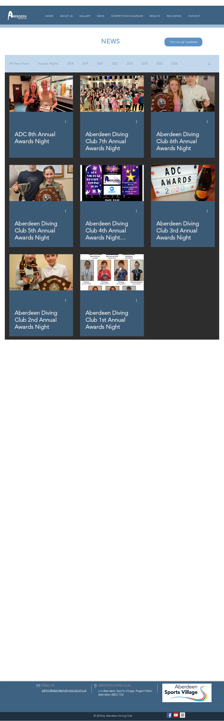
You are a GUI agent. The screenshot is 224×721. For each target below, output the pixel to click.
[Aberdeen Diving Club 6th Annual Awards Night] (183, 94)
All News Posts (19, 63)
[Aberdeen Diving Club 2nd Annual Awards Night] (41, 272)
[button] (209, 64)
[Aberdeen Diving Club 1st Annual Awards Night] (112, 272)
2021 (100, 63)
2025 (159, 63)
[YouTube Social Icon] (175, 715)
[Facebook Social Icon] (169, 715)
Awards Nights (48, 63)
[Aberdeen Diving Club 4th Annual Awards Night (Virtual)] (112, 183)
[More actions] (67, 121)
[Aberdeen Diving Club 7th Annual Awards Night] (112, 94)
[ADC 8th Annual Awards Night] (41, 94)
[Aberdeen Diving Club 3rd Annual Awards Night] (183, 183)
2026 (174, 63)
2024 (145, 63)
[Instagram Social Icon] (182, 715)
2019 (85, 63)
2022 (115, 63)
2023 (130, 63)
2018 (70, 63)
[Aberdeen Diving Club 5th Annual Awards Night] (41, 183)
